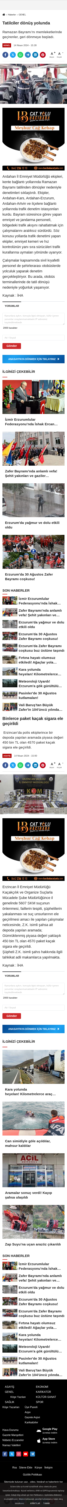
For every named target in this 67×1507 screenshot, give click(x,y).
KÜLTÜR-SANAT (46, 1397)
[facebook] (5, 55)
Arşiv (28, 1412)
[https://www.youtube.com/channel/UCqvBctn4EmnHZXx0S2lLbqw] (25, 1454)
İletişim (48, 1467)
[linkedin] (35, 55)
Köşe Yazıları (18, 1397)
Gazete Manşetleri (12, 1435)
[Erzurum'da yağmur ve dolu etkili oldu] (33, 500)
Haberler (12, 14)
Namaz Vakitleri (11, 1445)
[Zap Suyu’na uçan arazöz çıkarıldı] (33, 1222)
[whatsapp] (20, 55)
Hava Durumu (10, 1430)
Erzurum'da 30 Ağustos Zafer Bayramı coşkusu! (29, 576)
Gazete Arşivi (32, 1417)
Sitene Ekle (25, 1467)
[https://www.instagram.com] (18, 1454)
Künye (38, 1467)
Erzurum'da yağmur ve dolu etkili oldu (32, 525)
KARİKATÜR (43, 1392)
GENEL (22, 14)
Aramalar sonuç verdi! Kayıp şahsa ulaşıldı (28, 1195)
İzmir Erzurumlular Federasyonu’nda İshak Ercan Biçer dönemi (29, 422)
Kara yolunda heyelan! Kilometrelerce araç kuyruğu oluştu (28, 1091)
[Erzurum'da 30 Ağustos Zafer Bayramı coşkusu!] (33, 552)
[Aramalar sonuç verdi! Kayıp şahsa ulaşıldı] (33, 1170)
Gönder (12, 346)
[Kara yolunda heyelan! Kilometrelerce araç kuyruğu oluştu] (33, 1067)
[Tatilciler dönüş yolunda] (33, 83)
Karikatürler (31, 1422)
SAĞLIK (9, 1402)
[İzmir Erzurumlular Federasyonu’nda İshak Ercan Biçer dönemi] (33, 397)
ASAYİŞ (9, 1386)
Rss (14, 1467)
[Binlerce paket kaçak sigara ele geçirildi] (33, 794)
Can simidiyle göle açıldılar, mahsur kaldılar (28, 1143)
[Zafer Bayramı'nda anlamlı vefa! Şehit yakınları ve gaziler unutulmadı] (33, 449)
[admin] (32, 1454)
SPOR (39, 1402)
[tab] (11, 306)
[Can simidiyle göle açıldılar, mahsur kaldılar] (33, 1119)
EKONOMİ (42, 1386)
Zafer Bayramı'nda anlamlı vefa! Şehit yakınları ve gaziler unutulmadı (31, 473)
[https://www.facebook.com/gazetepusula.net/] (4, 1454)
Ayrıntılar (35, 1503)
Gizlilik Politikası (32, 1474)
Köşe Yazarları (10, 1407)
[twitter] (13, 55)
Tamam (46, 1503)
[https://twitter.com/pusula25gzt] (11, 1454)
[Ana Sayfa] (3, 15)
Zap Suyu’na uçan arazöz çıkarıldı (33, 1244)
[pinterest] (43, 55)
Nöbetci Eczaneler (13, 1440)
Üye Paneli (31, 1407)
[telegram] (28, 55)
